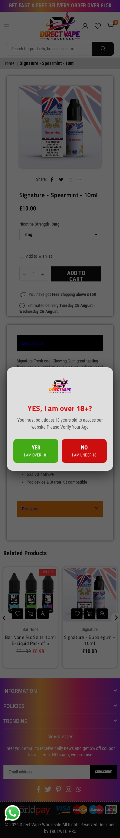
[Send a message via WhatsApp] (12, 813)
